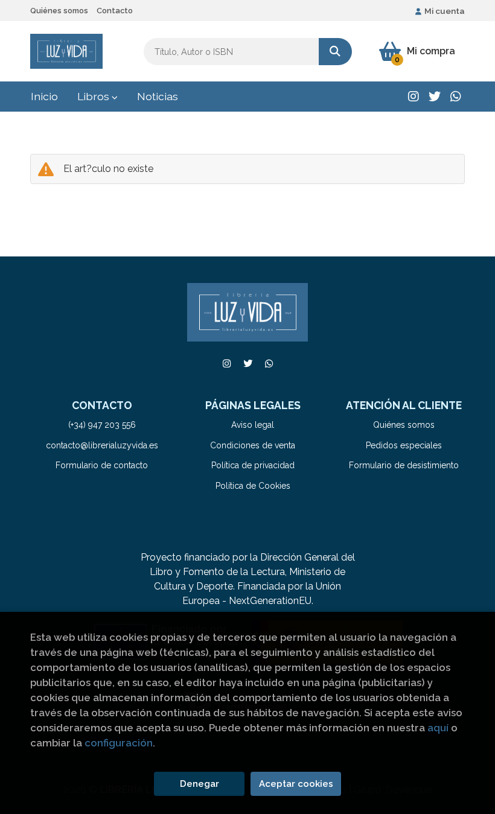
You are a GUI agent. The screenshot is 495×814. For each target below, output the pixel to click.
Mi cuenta (444, 11)
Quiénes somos (59, 10)
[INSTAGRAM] (413, 96)
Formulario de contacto (102, 465)
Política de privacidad (253, 465)
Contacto (115, 10)
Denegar (199, 783)
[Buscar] (335, 51)
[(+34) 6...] (456, 96)
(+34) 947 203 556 (102, 425)
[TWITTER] (435, 96)
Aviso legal (252, 425)
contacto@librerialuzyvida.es (102, 445)
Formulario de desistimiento (404, 465)
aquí (438, 728)
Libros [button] (94, 96)
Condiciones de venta (252, 445)
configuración (119, 743)
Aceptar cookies (296, 783)
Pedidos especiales (404, 445)
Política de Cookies (253, 486)
